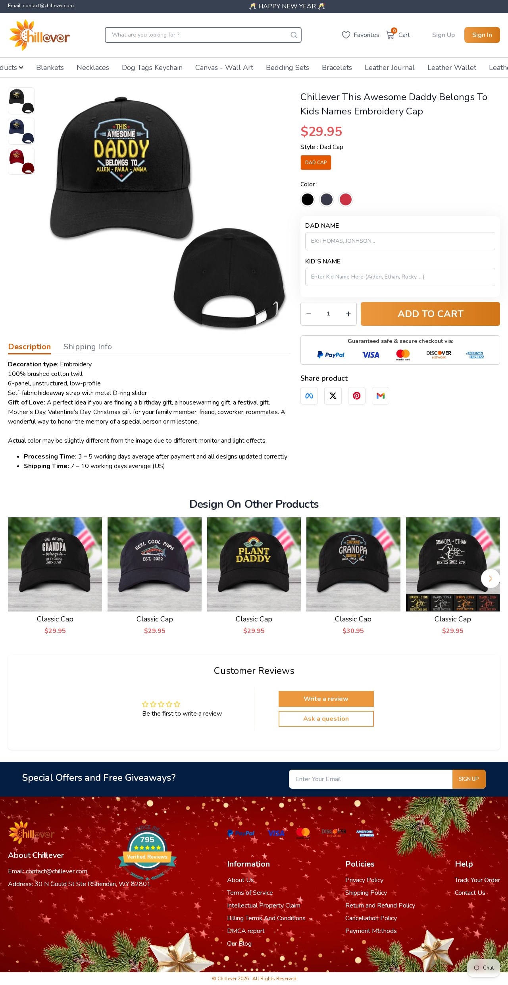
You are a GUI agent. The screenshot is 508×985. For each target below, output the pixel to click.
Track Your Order (477, 880)
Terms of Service (250, 892)
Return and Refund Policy (380, 905)
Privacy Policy (364, 880)
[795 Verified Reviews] (147, 885)
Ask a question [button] (326, 718)
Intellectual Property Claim (263, 905)
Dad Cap (316, 162)
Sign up (469, 779)
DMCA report (246, 931)
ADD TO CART (431, 314)
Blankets (50, 67)
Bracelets (337, 67)
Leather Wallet (451, 67)
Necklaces (93, 67)
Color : (309, 184)
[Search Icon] (294, 35)
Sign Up (443, 35)
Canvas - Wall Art (224, 67)
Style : (321, 147)
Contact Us (470, 892)
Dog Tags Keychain (152, 67)
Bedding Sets (287, 67)
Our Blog (239, 943)
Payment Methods (371, 931)
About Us (240, 880)
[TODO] (309, 395)
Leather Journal (390, 67)
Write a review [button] (326, 699)
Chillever (227, 978)
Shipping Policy (366, 892)
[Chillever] (39, 35)
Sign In (482, 35)
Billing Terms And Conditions (266, 918)
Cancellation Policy (371, 918)
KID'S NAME (323, 261)
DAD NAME (322, 225)
